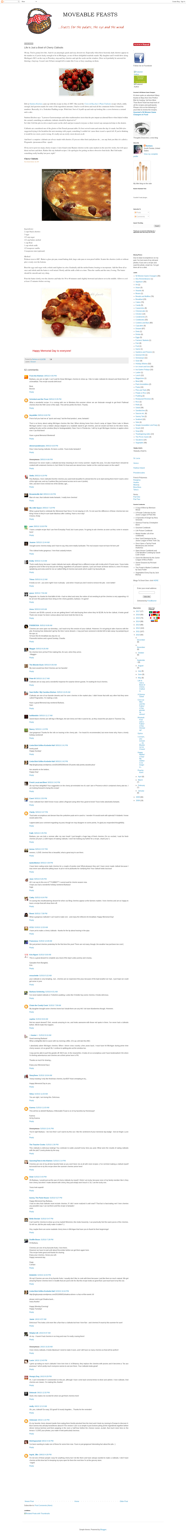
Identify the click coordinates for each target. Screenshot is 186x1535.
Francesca (33, 941)
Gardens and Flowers (144, 352)
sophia (32, 1019)
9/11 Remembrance (143, 279)
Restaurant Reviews (143, 399)
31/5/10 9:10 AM (45, 1035)
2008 (138, 800)
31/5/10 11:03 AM (41, 1094)
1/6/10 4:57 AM (40, 1319)
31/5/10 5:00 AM (45, 955)
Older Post (124, 1501)
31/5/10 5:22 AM (45, 975)
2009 (138, 797)
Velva (31, 1094)
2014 (138, 621)
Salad (138, 408)
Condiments (140, 317)
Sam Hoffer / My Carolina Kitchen (42, 692)
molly (31, 1406)
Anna (31, 609)
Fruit (137, 346)
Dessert (33, 362)
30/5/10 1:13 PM (41, 729)
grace (31, 593)
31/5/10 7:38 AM (55, 1005)
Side (137, 422)
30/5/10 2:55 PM (40, 798)
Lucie (31, 1360)
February (141, 785)
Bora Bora (137, 487)
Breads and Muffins (143, 296)
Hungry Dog (34, 1376)
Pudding (139, 396)
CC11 (31, 927)
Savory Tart (140, 416)
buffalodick (34, 715)
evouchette (34, 975)
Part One (136, 497)
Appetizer (139, 282)
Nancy (32, 729)
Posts (138, 212)
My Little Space (35, 508)
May (140, 678)
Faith (31, 833)
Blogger (103, 1529)
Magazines (140, 378)
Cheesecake (140, 311)
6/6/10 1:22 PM (43, 1420)
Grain (138, 361)
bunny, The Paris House (39, 1198)
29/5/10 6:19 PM (41, 476)
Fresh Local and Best (38, 782)
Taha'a (135, 490)
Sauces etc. (140, 413)
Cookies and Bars (142, 323)
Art (137, 285)
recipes (143, 81)
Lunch (138, 375)
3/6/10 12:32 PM (43, 1393)
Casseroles (140, 308)
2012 (138, 628)
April (140, 777)
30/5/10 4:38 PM (46, 863)
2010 (138, 635)
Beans (138, 293)
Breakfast (139, 299)
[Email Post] (50, 359)
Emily (31, 561)
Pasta (138, 387)
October (141, 653)
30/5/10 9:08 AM (46, 625)
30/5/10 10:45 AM (63, 692)
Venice (136, 463)
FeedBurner (152, 601)
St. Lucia (136, 458)
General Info (140, 355)
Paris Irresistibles (142, 384)
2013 (138, 625)
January (141, 791)
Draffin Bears (34, 1240)
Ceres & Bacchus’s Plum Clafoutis (98, 103)
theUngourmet (35, 1441)
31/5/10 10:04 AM (45, 1075)
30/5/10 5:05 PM (40, 879)
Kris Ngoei (33, 955)
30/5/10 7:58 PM (41, 913)
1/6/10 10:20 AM (46, 1347)
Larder (138, 372)
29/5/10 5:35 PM (55, 399)
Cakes (138, 302)
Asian (138, 287)
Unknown (33, 1420)
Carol (31, 798)
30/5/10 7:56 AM (41, 593)
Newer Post (29, 1501)
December (141, 640)
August (140, 666)
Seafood (139, 419)
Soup (138, 431)
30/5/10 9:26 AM (42, 649)
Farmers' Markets (142, 340)
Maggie (32, 649)
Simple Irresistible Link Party (146, 425)
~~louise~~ (33, 1035)
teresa (31, 849)
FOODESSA (34, 625)
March (140, 780)
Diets (138, 331)
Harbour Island (139, 468)
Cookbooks (140, 320)
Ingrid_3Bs (33, 1455)
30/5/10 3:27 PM (41, 812)
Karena (32, 1108)
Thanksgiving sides (143, 434)
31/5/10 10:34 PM (44, 1275)
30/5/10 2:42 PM (61, 761)
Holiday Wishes (142, 364)
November (141, 647)
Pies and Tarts (141, 390)
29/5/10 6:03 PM (52, 446)
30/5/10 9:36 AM (50, 665)
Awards (138, 290)
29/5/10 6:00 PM (44, 415)
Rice (137, 402)
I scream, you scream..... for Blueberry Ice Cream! (141, 743)
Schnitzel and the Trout (38, 399)
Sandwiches (140, 410)
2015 (138, 618)
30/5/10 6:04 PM (41, 897)
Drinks (138, 334)
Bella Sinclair (34, 1219)
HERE (155, 580)
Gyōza (140, 733)
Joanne (32, 542)
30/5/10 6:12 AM (41, 579)
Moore (135, 485)
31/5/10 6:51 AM (51, 992)
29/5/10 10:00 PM (40, 526)
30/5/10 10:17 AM (43, 678)
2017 (138, 611)
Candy (138, 305)
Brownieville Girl (36, 494)
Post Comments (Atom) (43, 1505)
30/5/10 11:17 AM (45, 715)
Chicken (139, 314)
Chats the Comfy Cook (38, 1005)
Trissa (31, 579)
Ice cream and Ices (143, 366)
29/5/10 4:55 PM (50, 376)
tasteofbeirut (34, 863)
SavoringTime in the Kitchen (41, 1161)
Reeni (31, 913)
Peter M (32, 678)
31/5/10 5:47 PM (47, 1219)
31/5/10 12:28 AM (45, 941)
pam (31, 526)
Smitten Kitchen (36, 103)
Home (76, 1501)
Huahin (136, 482)
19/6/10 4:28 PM (45, 1455)
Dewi (31, 1177)
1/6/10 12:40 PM (41, 1360)
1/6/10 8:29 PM (46, 1376)
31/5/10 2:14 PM (59, 1161)
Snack (138, 428)
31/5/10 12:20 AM (41, 927)
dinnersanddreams (37, 446)
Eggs (138, 337)
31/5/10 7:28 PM (47, 1240)
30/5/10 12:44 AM (43, 542)
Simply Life (33, 1333)
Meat (137, 381)
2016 (138, 615)
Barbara (149, 146)
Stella (31, 476)
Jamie (31, 1319)
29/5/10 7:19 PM (48, 508)
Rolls (138, 405)
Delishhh (33, 1275)
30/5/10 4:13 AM (41, 561)
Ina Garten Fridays (143, 370)
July (140, 671)
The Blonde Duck (36, 665)
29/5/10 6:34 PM (49, 494)
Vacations (139, 440)
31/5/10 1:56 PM (52, 1145)
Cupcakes (139, 326)
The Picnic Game (142, 437)
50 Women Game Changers (146, 276)
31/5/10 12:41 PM (47, 1128)
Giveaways (140, 358)
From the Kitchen (36, 376)
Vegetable (139, 443)
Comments (140, 217)
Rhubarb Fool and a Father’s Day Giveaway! (141, 724)
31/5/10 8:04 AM (42, 1019)
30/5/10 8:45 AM (40, 609)
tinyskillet (33, 415)
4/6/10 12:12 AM (40, 1406)
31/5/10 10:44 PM (62, 1291)
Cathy (31, 897)
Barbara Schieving (37, 992)
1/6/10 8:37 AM (44, 1333)
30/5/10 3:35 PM (40, 833)
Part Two (136, 499)
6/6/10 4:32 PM (47, 1441)
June (31, 879)
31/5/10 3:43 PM (40, 1177)
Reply (31, 392)
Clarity (32, 812)
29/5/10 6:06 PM (46, 459)
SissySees (33, 1075)
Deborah (32, 1393)
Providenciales (139, 473)
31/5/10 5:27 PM (56, 1198)
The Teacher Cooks (37, 1145)
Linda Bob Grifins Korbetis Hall (42, 745)
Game (138, 349)
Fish (137, 343)
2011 (138, 631)
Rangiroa (136, 480)
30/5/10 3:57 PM (41, 849)
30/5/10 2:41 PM (61, 745)
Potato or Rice (141, 393)
